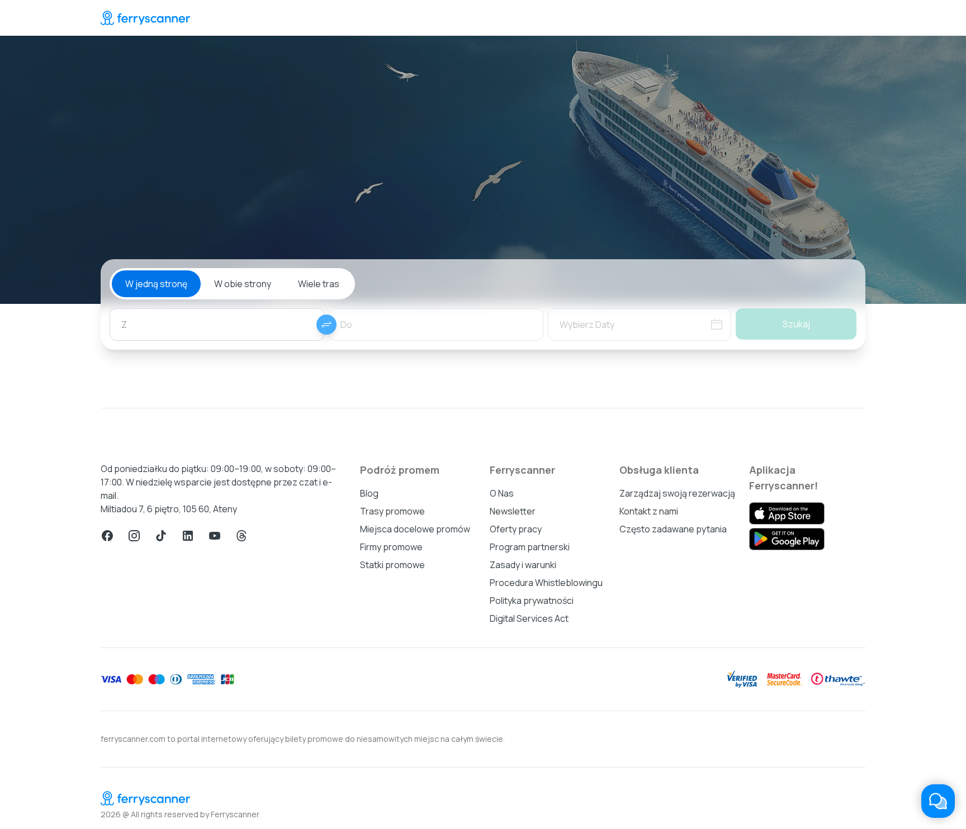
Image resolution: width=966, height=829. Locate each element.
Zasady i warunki (523, 565)
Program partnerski (530, 547)
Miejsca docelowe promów (415, 529)
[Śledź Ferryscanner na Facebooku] (107, 535)
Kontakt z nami (648, 511)
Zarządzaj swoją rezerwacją (677, 493)
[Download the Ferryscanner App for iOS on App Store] (787, 513)
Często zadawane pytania (673, 529)
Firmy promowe (391, 547)
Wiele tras (318, 284)
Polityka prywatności (532, 600)
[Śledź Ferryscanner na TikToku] (161, 535)
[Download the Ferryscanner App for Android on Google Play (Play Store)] (787, 539)
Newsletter (513, 511)
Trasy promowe (392, 511)
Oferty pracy (516, 529)
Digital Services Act (529, 618)
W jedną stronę (156, 284)
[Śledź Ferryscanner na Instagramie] (134, 535)
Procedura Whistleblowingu (546, 583)
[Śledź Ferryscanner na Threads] (241, 535)
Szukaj (796, 324)
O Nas (502, 493)
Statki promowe (392, 565)
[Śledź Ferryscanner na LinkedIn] (188, 535)
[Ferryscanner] (145, 17)
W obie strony (242, 284)
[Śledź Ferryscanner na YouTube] (214, 535)
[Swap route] (326, 325)
